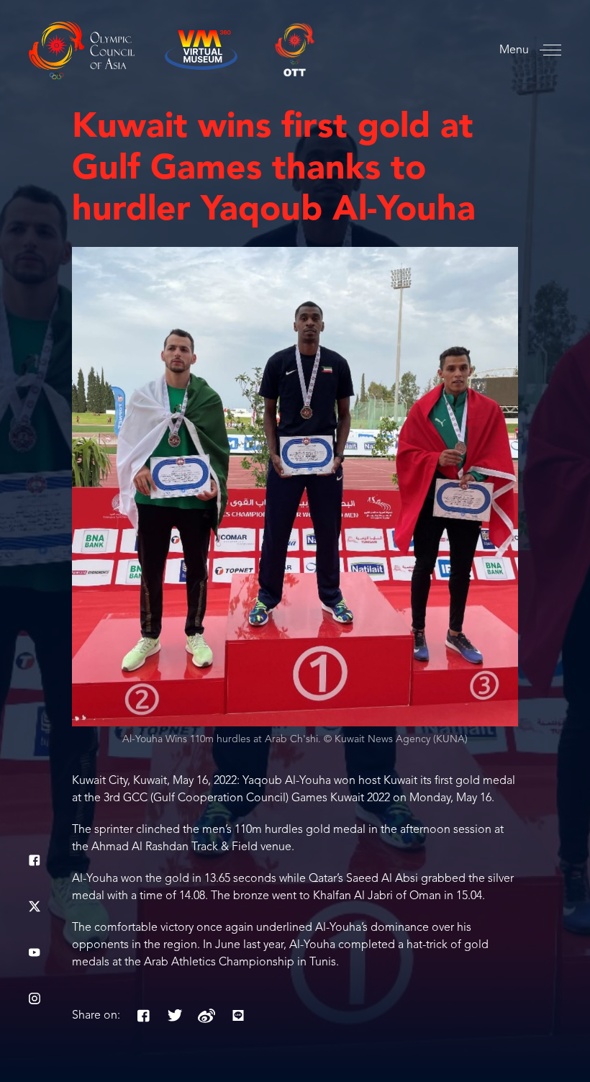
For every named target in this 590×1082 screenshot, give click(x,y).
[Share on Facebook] (143, 1015)
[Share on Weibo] (206, 1015)
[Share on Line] (238, 1015)
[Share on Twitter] (174, 1015)
